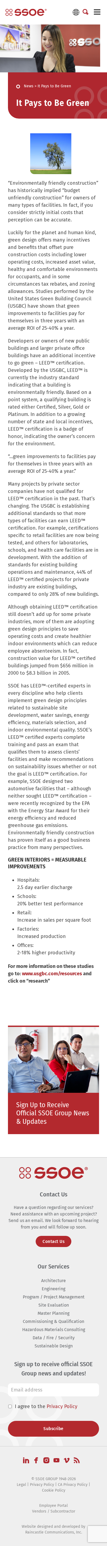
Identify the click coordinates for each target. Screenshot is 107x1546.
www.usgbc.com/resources (52, 974)
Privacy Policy (62, 1406)
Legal (21, 1484)
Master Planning (53, 1313)
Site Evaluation (53, 1305)
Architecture (53, 1280)
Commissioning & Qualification (53, 1321)
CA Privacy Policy (73, 1484)
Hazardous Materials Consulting (53, 1329)
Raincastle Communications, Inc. (53, 1532)
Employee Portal (53, 1505)
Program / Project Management (54, 1297)
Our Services (53, 1266)
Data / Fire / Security (54, 1337)
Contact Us (53, 1241)
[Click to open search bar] (85, 12)
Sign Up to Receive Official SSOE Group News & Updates (52, 1113)
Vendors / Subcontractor (53, 1511)
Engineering (53, 1288)
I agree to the (46, 1406)
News (28, 86)
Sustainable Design (54, 1345)
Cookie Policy (53, 1490)
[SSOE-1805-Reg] (26, 12)
